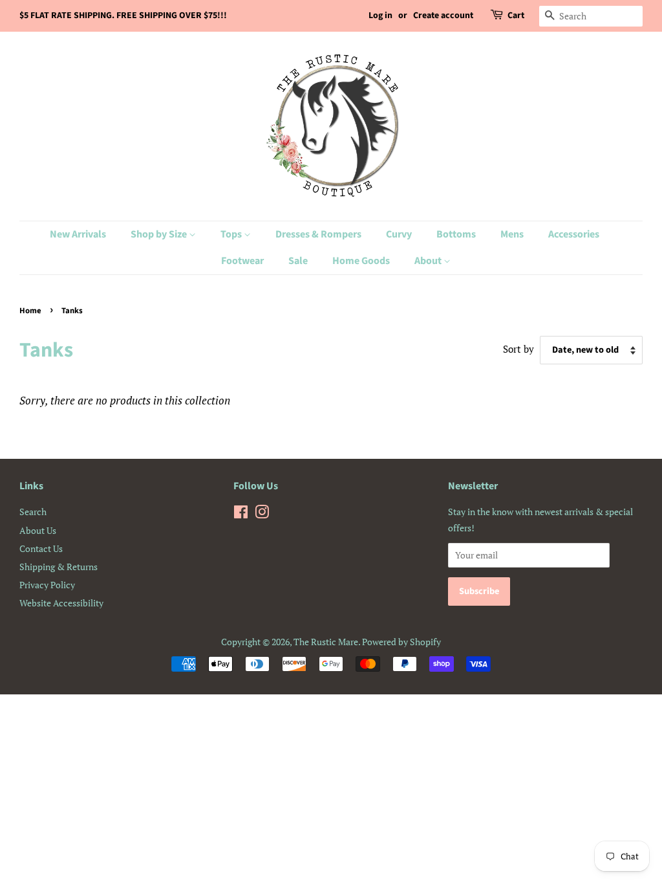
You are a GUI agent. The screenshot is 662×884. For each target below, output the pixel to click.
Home (30, 310)
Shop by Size (160, 234)
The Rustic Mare (326, 641)
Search (33, 511)
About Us (37, 530)
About (428, 261)
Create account (443, 15)
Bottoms (456, 234)
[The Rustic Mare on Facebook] (240, 514)
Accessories (573, 234)
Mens (512, 234)
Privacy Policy (47, 585)
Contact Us (41, 548)
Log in (380, 15)
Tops (232, 234)
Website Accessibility (61, 603)
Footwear (242, 261)
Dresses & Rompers (318, 234)
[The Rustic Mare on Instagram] (262, 514)
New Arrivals (78, 234)
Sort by (518, 348)
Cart (515, 15)
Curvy (399, 234)
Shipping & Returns (58, 566)
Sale (298, 261)
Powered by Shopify (401, 641)
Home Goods (361, 261)
